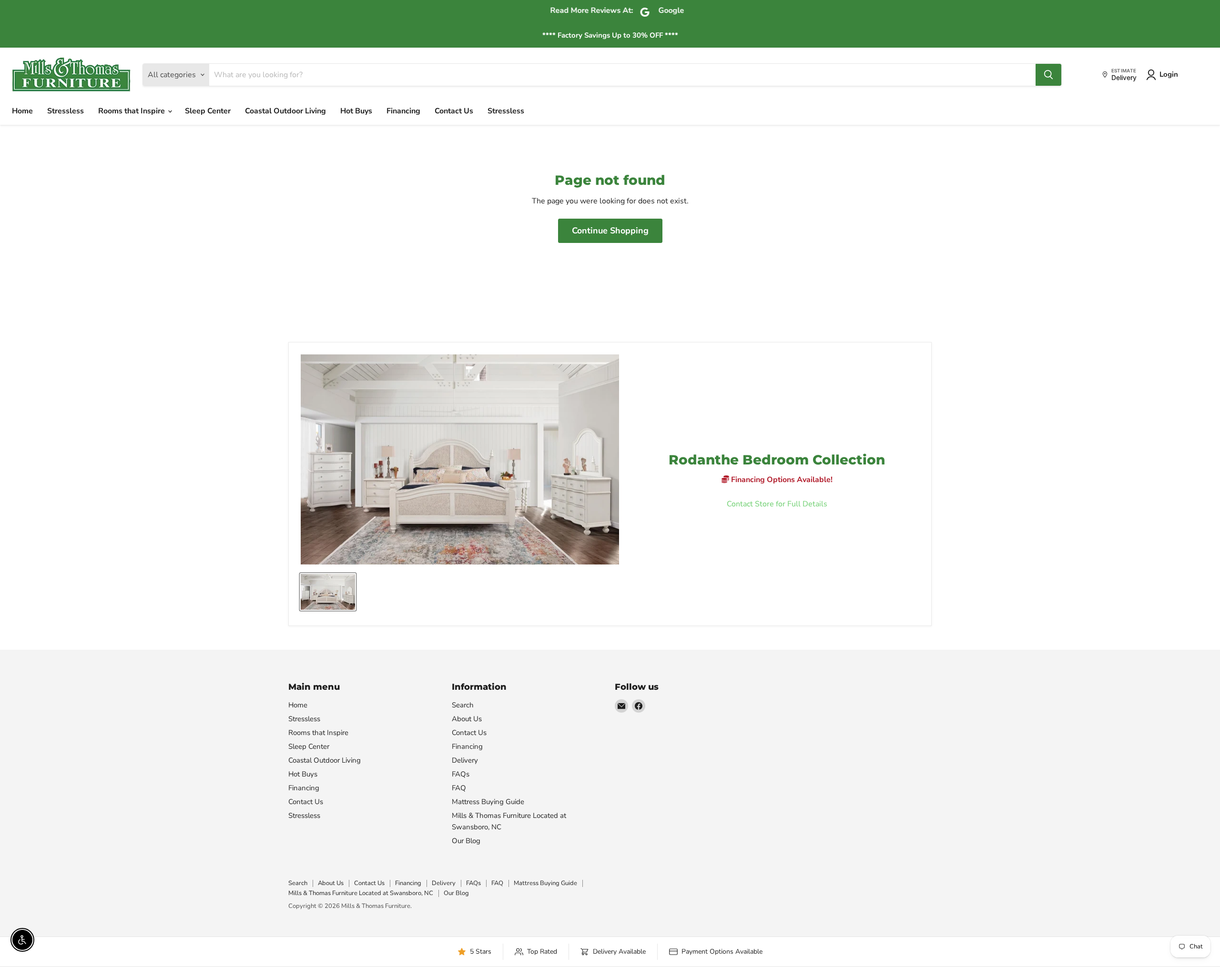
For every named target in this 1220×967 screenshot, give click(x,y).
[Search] (1048, 75)
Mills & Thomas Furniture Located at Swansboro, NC (360, 893)
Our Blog (466, 841)
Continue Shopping (610, 230)
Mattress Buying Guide (488, 801)
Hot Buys (356, 111)
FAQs (460, 774)
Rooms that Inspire (132, 111)
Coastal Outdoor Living (285, 111)
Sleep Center (208, 111)
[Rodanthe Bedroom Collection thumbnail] (328, 592)
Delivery (465, 760)
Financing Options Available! (781, 479)
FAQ (459, 788)
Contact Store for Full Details (777, 504)
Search (463, 705)
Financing (403, 111)
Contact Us (454, 111)
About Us (467, 719)
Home (22, 111)
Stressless (65, 111)
